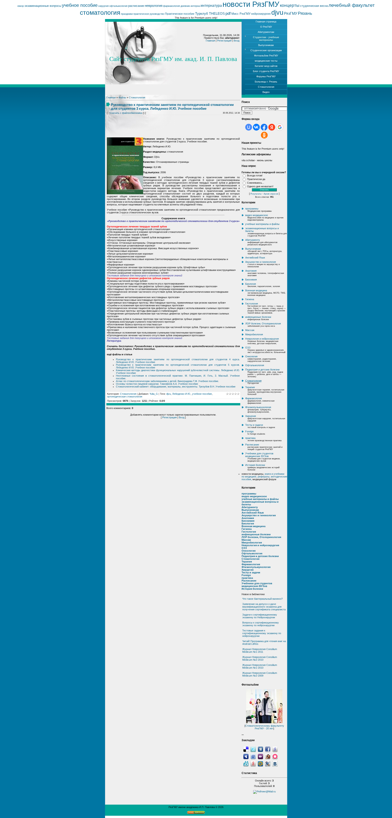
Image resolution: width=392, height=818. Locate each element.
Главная (210, 40)
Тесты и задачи (254, 425)
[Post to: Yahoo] (260, 756)
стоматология (100, 12)
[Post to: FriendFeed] (253, 756)
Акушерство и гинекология (260, 261)
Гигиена (249, 299)
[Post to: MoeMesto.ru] (246, 763)
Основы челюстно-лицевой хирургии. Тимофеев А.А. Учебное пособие (157, 383)
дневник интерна (190, 6)
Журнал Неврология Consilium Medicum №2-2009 (259, 674)
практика (250, 438)
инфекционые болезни (258, 317)
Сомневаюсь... (255, 182)
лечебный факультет (351, 5)
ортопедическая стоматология (124, 396)
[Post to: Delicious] (246, 749)
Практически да (256, 179)
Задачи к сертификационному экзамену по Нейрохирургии (259, 616)
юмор (20, 6)
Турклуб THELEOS (210, 13)
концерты (289, 5)
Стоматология (137, 97)
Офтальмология (254, 365)
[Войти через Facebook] (264, 127)
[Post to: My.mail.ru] (260, 763)
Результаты (255, 194)
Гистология (251, 303)
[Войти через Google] (279, 127)
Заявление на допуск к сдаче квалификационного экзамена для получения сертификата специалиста (264, 607)
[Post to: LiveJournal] (267, 763)
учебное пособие (80, 5)
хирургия (103, 6)
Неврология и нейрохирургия (262, 338)
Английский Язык (255, 257)
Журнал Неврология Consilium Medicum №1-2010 (259, 666)
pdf (228, 13)
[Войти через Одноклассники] (264, 135)
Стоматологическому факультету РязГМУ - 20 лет (264, 727)
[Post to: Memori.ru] (275, 756)
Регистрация (224, 40)
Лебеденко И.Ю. (181, 393)
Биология (250, 283)
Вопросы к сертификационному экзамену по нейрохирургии (260, 624)
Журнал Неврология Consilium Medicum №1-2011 (259, 650)
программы (251, 208)
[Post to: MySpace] (246, 756)
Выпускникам (253, 248)
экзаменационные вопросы (42, 5)
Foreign (249, 431)
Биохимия (251, 279)
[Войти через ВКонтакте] (256, 127)
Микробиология (254, 334)
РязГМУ (290, 13)
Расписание (252, 444)
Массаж (249, 330)
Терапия (250, 387)
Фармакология (253, 398)
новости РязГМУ (251, 4)
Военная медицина (256, 290)
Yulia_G (153, 393)
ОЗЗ (247, 347)
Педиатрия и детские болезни (262, 369)
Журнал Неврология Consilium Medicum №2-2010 (259, 658)
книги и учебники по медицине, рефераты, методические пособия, (264, 476)
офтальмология (118, 6)
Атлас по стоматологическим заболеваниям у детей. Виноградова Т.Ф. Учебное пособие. (167, 381)
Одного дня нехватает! (260, 186)
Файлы (122, 97)
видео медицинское (256, 215)
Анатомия (251, 270)
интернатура (211, 5)
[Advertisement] (173, 123)
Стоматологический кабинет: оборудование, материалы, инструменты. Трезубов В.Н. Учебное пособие (175, 386)
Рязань (305, 13)
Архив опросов (271, 194)
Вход (236, 40)
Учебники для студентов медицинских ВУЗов (259, 455)
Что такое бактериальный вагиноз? (262, 598)
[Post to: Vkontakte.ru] (275, 763)
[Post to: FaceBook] (267, 749)
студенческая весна (314, 5)
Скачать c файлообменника (126, 113)
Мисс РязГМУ (240, 13)
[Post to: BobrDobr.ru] (267, 756)
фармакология (171, 6)
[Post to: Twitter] (253, 749)
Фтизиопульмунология (258, 407)
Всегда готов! (254, 175)
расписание (136, 5)
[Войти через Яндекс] (271, 127)
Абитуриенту (252, 240)
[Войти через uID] (248, 127)
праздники (127, 13)
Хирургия (250, 416)
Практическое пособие (179, 13)
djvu (277, 12)
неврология (153, 5)
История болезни (255, 465)
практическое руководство (148, 13)
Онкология (251, 356)
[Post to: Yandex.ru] (253, 763)
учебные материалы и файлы (262, 224)
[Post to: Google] (275, 749)
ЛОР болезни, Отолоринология (263, 323)
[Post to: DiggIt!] (260, 749)
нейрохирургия (261, 13)
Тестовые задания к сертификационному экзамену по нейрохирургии (261, 633)
